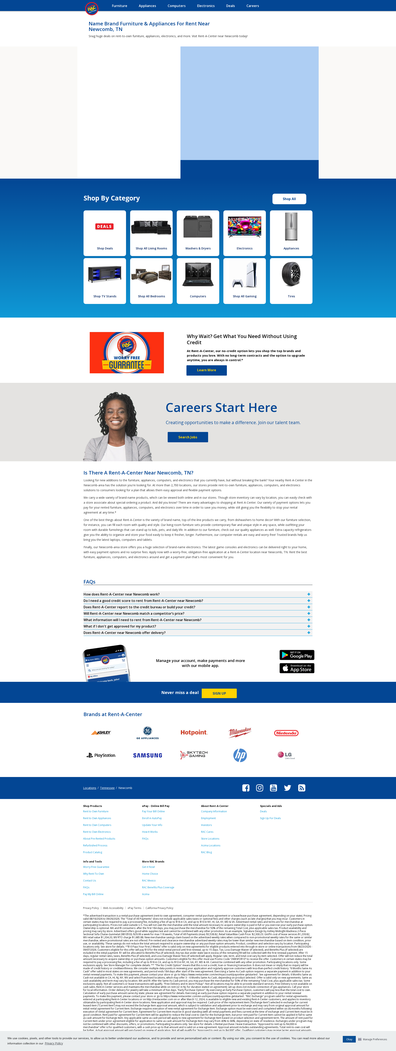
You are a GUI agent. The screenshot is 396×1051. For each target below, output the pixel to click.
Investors (206, 825)
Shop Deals (105, 248)
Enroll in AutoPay (152, 818)
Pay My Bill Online (93, 894)
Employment (208, 818)
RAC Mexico (149, 880)
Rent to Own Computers (97, 825)
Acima (145, 894)
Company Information (214, 811)
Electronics (244, 248)
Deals (263, 811)
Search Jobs (187, 437)
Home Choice (150, 873)
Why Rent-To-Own (93, 873)
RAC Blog (206, 852)
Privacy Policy (54, 1043)
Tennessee (107, 788)
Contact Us (89, 880)
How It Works (150, 832)
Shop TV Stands (104, 296)
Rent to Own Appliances (97, 818)
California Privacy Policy (159, 908)
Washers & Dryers (198, 248)
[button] (372, 1039)
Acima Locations (210, 845)
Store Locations (210, 838)
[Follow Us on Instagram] (259, 792)
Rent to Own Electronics (97, 832)
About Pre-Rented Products (99, 838)
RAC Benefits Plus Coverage (158, 887)
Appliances (291, 248)
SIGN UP (219, 693)
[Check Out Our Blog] (301, 792)
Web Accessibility (113, 908)
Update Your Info (152, 825)
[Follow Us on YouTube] (273, 792)
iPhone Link (297, 669)
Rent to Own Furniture (95, 811)
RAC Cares (207, 832)
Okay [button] (349, 1039)
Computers (198, 296)
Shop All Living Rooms (151, 248)
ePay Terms (134, 908)
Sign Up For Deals (270, 818)
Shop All (289, 199)
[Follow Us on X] (288, 792)
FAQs (145, 838)
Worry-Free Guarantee (96, 867)
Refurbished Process (95, 845)
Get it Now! (148, 867)
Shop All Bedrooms (151, 296)
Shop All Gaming (245, 296)
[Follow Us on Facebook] (245, 792)
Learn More (206, 370)
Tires (291, 296)
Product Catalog (92, 852)
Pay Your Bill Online (153, 811)
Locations (89, 788)
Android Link (297, 656)
